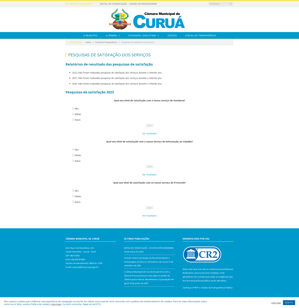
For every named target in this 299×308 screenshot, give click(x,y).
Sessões (172, 35)
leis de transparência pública (196, 280)
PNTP (195, 287)
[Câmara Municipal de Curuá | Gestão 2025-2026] (149, 19)
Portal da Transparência (200, 35)
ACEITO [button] (289, 302)
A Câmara (111, 35)
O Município (90, 35)
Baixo (78, 119)
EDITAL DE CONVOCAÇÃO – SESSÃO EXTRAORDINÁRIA (128, 3)
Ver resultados (149, 133)
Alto (77, 108)
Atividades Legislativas (142, 35)
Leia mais (56, 304)
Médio (78, 114)
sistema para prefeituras (221, 269)
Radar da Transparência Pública (217, 287)
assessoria (204, 272)
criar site (202, 269)
